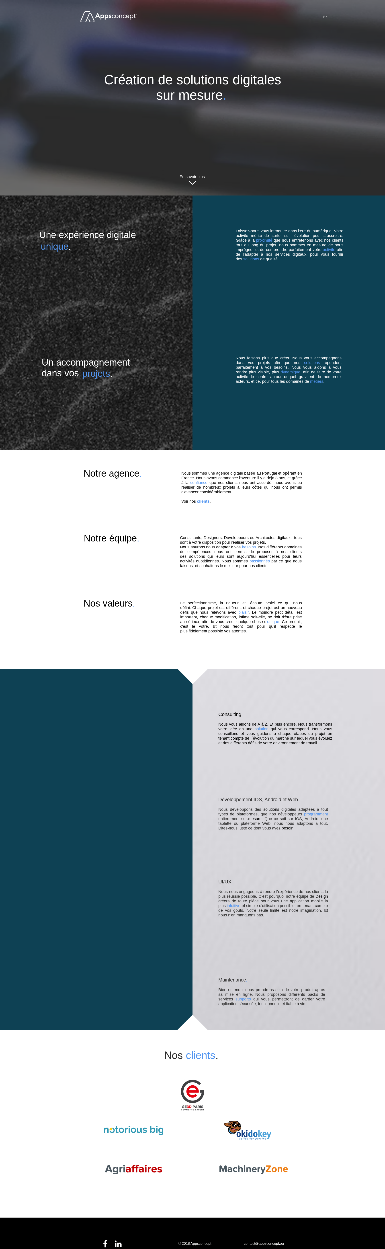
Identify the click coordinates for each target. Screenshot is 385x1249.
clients (203, 501)
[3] (187, 115)
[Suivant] (247, 104)
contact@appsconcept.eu (264, 1243)
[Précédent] (137, 104)
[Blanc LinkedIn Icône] (118, 1244)
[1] (181, 116)
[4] (204, 115)
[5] (192, 115)
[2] (198, 115)
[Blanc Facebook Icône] (105, 1244)
